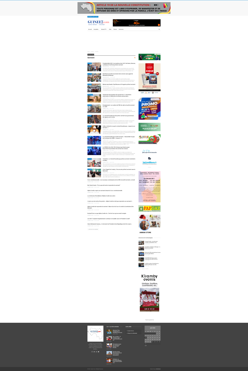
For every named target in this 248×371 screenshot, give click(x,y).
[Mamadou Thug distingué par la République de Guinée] (109, 332)
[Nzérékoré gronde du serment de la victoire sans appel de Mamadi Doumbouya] (94, 77)
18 (148, 339)
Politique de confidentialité (132, 333)
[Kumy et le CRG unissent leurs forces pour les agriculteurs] (141, 254)
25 (148, 341)
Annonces (121, 29)
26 (150, 341)
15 (157, 337)
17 (145, 339)
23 (159, 339)
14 (154, 337)
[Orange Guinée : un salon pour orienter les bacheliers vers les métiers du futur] (141, 243)
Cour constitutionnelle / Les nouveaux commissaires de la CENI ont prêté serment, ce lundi (111, 180)
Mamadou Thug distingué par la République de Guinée (117, 331)
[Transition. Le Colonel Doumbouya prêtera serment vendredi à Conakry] (94, 162)
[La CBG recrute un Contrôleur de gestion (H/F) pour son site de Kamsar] (141, 265)
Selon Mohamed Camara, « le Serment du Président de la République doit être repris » (109, 224)
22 (157, 339)
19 (150, 339)
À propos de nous (130, 330)
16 (159, 337)
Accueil (90, 29)
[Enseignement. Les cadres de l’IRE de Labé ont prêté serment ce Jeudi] (94, 108)
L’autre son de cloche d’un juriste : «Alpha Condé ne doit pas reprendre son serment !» (109, 201)
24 (145, 341)
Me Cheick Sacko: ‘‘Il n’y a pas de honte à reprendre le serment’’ (103, 185)
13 (152, 337)
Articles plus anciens (93, 229)
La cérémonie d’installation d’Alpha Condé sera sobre (101, 196)
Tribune (115, 29)
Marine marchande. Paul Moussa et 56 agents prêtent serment (119, 84)
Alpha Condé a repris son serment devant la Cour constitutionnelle (104, 190)
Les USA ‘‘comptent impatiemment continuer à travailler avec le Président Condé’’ (108, 218)
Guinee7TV (103, 29)
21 (154, 339)
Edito (110, 29)
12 (150, 337)
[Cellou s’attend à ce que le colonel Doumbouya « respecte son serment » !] (94, 129)
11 (148, 337)
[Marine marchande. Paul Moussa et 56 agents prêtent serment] (94, 88)
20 (152, 339)
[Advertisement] (124, 41)
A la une (89, 63)
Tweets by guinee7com (149, 319)
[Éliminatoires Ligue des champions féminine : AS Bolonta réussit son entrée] (109, 346)
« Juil (145, 345)
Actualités (96, 29)
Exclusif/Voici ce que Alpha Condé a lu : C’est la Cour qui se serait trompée (106, 213)
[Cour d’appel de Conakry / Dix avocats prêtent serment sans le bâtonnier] (94, 173)
